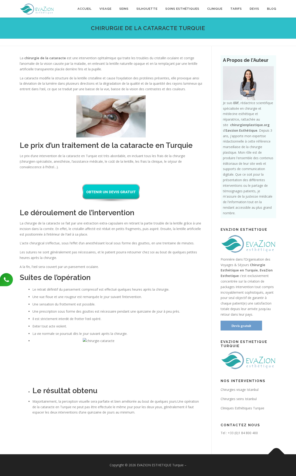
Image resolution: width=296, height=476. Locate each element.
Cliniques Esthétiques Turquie (242, 408)
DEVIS (254, 8)
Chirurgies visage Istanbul (240, 389)
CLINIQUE (214, 8)
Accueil (84, 8)
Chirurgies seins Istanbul (239, 399)
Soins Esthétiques (182, 8)
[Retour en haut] (276, 454)
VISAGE (105, 8)
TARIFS (236, 8)
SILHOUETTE (146, 8)
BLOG (271, 8)
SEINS (124, 8)
